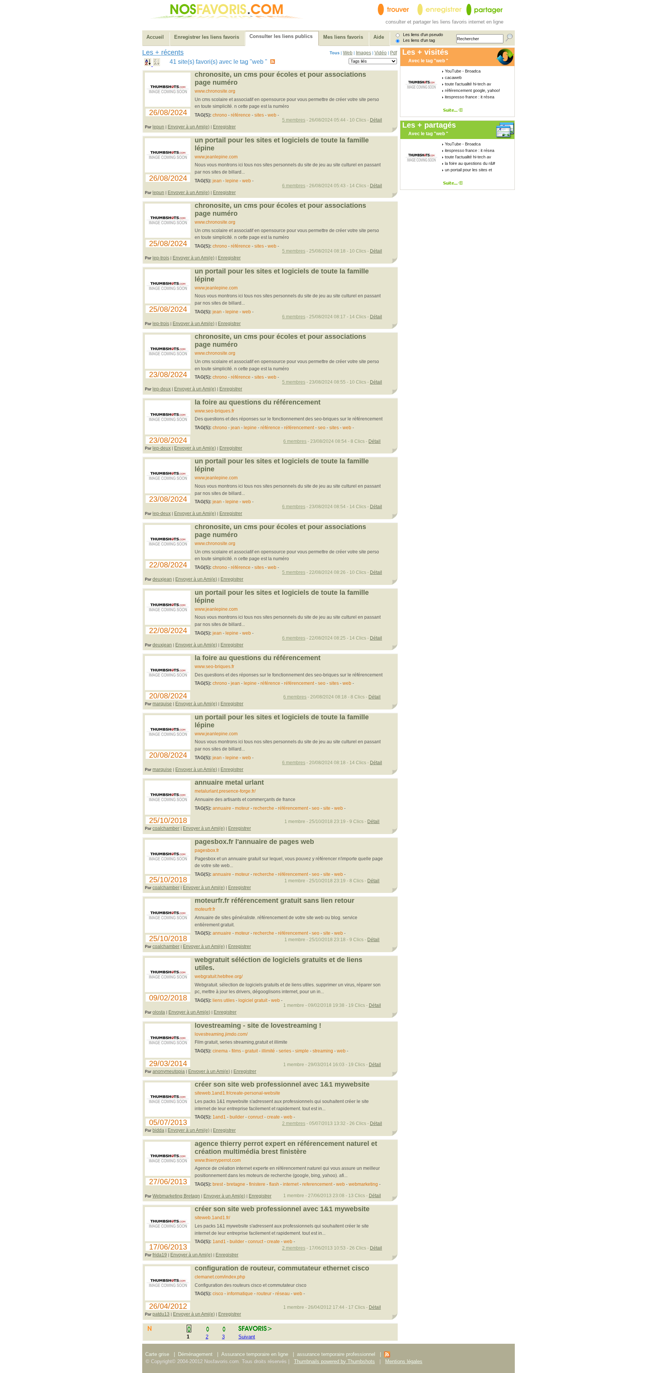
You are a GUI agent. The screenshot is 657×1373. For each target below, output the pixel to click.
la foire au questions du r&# (470, 163)
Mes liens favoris (343, 37)
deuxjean (162, 579)
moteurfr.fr (205, 909)
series (285, 1051)
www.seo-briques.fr (214, 411)
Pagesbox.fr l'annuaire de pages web (254, 841)
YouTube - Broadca (463, 71)
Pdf (393, 52)
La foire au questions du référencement (258, 402)
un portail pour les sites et (468, 169)
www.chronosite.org (215, 91)
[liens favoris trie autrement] (454, 110)
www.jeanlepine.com (216, 157)
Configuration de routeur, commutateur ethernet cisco (282, 1268)
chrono (220, 115)
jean (217, 180)
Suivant (246, 1337)
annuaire (222, 808)
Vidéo (381, 52)
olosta (158, 1012)
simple (302, 1051)
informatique (240, 1293)
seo (322, 427)
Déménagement (195, 1354)
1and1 (219, 1117)
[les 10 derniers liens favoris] (387, 1356)
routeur (264, 1293)
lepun (158, 127)
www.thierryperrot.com (218, 1160)
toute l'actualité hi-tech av (468, 84)
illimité (268, 1051)
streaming (323, 1051)
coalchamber (165, 828)
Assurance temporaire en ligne (254, 1354)
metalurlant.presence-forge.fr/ (225, 791)
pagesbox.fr (207, 850)
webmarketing (363, 1184)
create (273, 1117)
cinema (220, 1051)
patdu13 (161, 1314)
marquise (162, 703)
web (273, 115)
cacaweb (453, 77)
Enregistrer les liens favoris (206, 37)
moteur (242, 808)
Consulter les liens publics (281, 36)
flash (274, 1184)
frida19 (159, 1255)
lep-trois (160, 258)
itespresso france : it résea (469, 97)
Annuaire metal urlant (229, 782)
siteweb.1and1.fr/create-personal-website (237, 1093)
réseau (282, 1293)
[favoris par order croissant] (148, 64)
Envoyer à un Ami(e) (188, 127)
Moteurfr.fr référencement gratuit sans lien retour (274, 900)
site (326, 808)
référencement (299, 427)
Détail (376, 120)
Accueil (155, 37)
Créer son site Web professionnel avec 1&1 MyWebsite (282, 1084)
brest (218, 1184)
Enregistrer (224, 127)
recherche (263, 808)
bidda (158, 1130)
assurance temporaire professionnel (336, 1354)
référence (241, 115)
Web (347, 52)
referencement (317, 1184)
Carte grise (158, 1354)
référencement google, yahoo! (472, 90)
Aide (378, 37)
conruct (255, 1117)
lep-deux (161, 389)
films (236, 1051)
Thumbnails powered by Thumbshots (334, 1361)
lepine (231, 180)
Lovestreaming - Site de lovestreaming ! (258, 1025)
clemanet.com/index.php (220, 1277)
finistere (257, 1184)
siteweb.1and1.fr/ (212, 1217)
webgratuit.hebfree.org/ (219, 976)
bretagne (236, 1184)
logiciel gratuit (252, 1000)
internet (290, 1184)
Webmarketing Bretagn (176, 1196)
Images (363, 52)
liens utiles (224, 1000)
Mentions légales (403, 1361)
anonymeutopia (168, 1071)
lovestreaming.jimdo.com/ (221, 1034)
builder (237, 1117)
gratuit (251, 1051)
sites (259, 115)
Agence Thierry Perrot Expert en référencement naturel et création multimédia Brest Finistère (286, 1147)
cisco (218, 1293)
